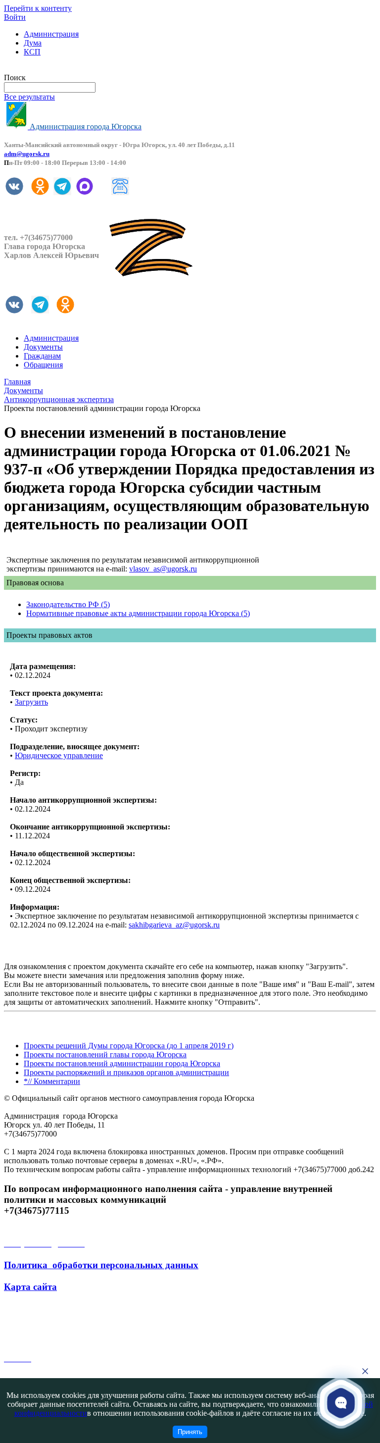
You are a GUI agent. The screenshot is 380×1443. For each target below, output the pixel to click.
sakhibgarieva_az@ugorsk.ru (174, 925)
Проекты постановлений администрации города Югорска (122, 1063)
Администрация (51, 34)
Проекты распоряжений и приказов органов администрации (126, 1072)
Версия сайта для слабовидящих (58, 68)
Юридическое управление (59, 755)
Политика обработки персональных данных (101, 1265)
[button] (341, 1402)
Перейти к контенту (38, 8)
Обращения (43, 365)
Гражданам (42, 356)
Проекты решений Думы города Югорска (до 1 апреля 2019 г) (129, 1045)
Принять (190, 1432)
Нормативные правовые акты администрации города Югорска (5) (138, 613)
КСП (32, 52)
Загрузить (31, 702)
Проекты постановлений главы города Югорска (105, 1054)
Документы (43, 347)
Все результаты (29, 97)
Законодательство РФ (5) (68, 604)
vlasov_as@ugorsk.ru (163, 569)
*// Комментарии (52, 1081)
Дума (33, 43)
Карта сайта (30, 1287)
